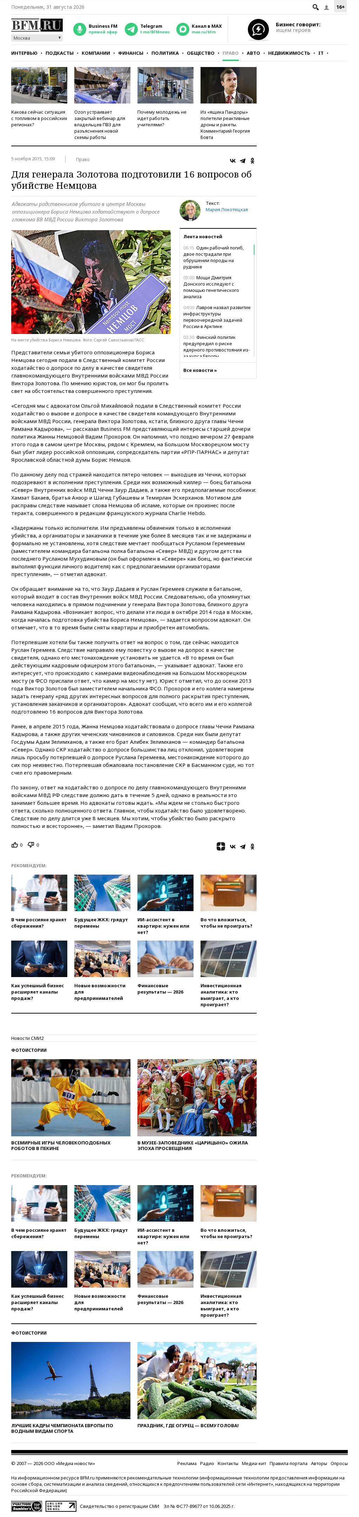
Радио (207, 1463)
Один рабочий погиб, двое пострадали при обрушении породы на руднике (213, 257)
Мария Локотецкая (227, 209)
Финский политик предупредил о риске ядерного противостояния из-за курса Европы (216, 346)
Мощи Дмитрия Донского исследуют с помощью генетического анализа (211, 287)
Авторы (319, 1463)
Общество (201, 53)
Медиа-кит (254, 1463)
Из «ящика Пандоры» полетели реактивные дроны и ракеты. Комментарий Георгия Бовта (225, 124)
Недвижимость (289, 53)
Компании (96, 53)
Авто (253, 53)
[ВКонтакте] (233, 160)
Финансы (130, 53)
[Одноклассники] (252, 160)
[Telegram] (242, 160)
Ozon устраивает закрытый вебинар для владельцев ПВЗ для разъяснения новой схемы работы (99, 124)
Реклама (187, 1463)
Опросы (339, 1463)
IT (321, 53)
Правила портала (288, 1463)
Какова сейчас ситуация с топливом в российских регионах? (39, 118)
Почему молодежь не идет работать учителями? (162, 118)
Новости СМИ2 (27, 1038)
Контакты (228, 1463)
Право (231, 53)
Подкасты (60, 53)
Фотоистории (29, 1050)
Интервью (24, 53)
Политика (165, 53)
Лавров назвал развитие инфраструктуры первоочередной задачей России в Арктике (217, 316)
